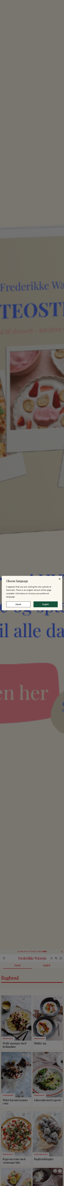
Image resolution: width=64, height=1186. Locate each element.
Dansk (18, 604)
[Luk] (59, 579)
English (45, 604)
